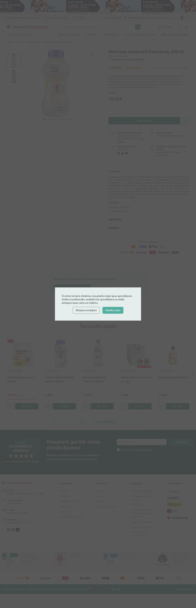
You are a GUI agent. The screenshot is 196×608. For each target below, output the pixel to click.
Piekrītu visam (112, 310)
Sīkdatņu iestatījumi (86, 310)
